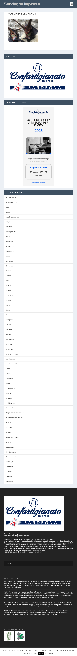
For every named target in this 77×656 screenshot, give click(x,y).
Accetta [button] (41, 653)
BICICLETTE (10, 246)
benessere (9, 241)
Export (8, 310)
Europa (8, 300)
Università (9, 481)
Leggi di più (49, 653)
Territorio (9, 467)
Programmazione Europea (15, 413)
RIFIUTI (8, 423)
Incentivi (9, 344)
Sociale (8, 442)
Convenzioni (10, 266)
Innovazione (10, 349)
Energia (8, 290)
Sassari (8, 432)
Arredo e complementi (13, 217)
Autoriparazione (11, 232)
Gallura (8, 325)
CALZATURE (10, 251)
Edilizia (8, 285)
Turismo (9, 476)
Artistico (9, 227)
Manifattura (10, 359)
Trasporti (9, 472)
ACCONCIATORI (11, 197)
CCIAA (8, 256)
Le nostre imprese (12, 354)
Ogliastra (9, 393)
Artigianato (10, 222)
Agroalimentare (11, 202)
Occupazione (10, 388)
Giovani (8, 334)
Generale (9, 330)
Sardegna (9, 427)
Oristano (9, 398)
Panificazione (10, 403)
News (8, 374)
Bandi (8, 237)
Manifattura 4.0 (11, 364)
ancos (8, 212)
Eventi (8, 305)
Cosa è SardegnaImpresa (12, 534)
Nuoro (8, 383)
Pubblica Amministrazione (15, 418)
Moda (8, 369)
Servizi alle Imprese (12, 437)
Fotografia (9, 320)
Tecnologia (10, 462)
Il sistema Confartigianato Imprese (16, 536)
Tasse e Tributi (11, 457)
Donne (8, 281)
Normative (9, 378)
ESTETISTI (9, 295)
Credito (8, 271)
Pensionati (9, 408)
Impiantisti (10, 339)
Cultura (8, 276)
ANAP (8, 207)
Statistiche (10, 447)
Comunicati (10, 261)
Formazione (10, 315)
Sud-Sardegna (11, 452)
